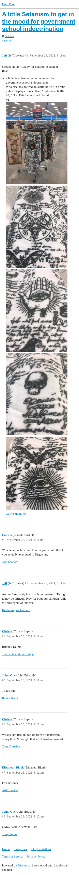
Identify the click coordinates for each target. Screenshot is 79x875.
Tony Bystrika (11, 746)
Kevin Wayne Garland (16, 610)
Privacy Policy (36, 856)
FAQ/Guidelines (41, 849)
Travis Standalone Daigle (18, 654)
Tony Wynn (9, 834)
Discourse (24, 865)
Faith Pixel (8, 4)
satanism (7, 40)
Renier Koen (10, 698)
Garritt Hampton (16, 513)
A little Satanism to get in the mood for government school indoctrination (38, 21)
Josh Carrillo (10, 790)
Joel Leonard (10, 561)
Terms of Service (12, 856)
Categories (20, 849)
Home (6, 849)
